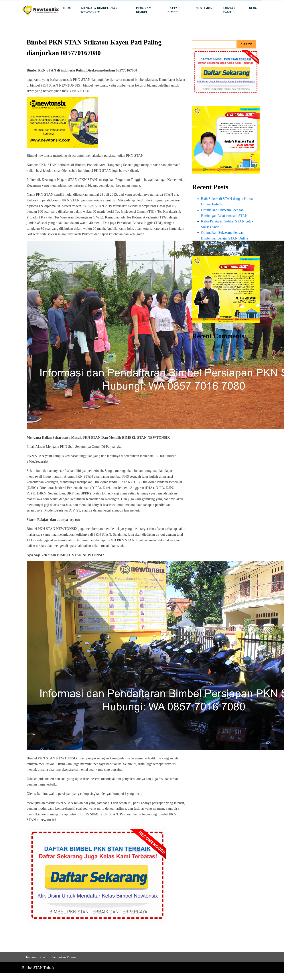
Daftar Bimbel (174, 10)
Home (67, 8)
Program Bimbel (144, 10)
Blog (253, 8)
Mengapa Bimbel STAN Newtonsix (99, 10)
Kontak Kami (229, 10)
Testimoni (205, 8)
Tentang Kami (35, 957)
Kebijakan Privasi (64, 957)
